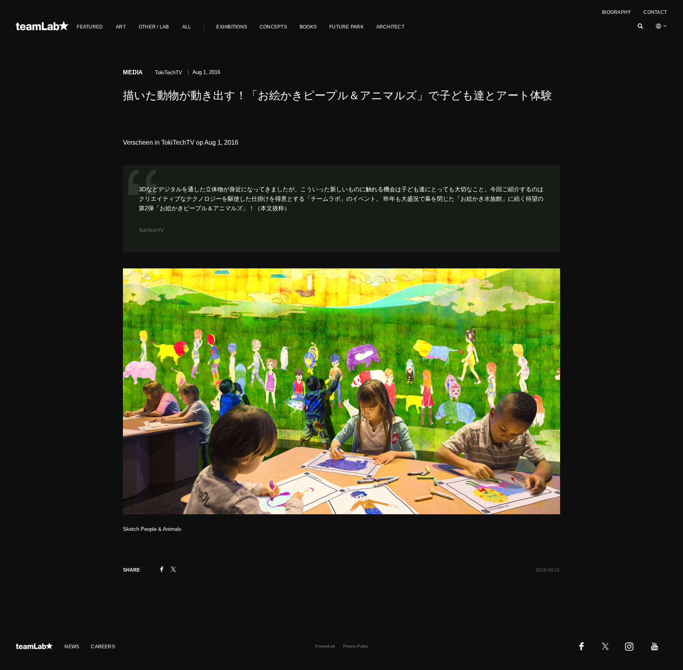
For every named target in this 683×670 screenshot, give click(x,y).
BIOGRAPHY (616, 12)
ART (121, 27)
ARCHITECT (390, 27)
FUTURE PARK (346, 27)
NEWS (71, 646)
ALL (186, 27)
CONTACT (655, 12)
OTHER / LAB (154, 27)
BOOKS (308, 27)
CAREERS (103, 646)
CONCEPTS (273, 27)
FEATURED (90, 27)
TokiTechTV (151, 230)
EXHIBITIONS (231, 27)
